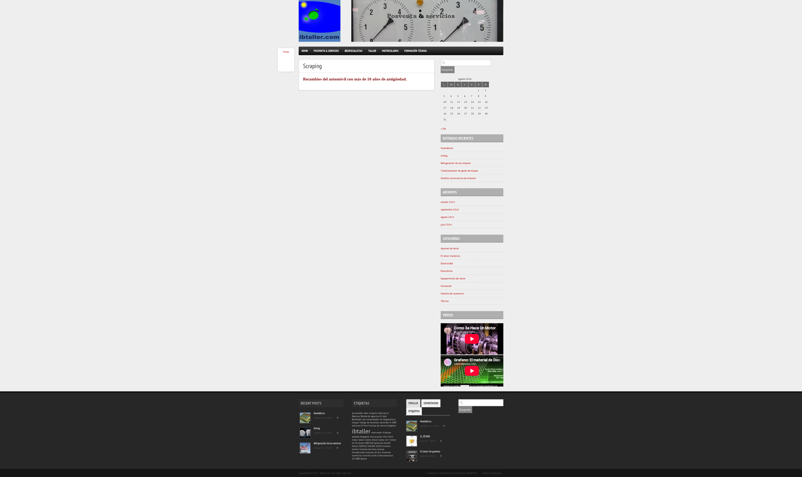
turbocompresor (385, 455)
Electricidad (447, 263)
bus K (379, 416)
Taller (372, 51)
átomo (363, 458)
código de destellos (369, 422)
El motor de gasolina (430, 451)
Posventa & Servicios (326, 51)
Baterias (356, 416)
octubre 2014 (448, 202)
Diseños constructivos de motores (458, 178)
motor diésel (371, 439)
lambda (355, 436)
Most (390, 436)
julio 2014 (446, 224)
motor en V (384, 439)
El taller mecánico (450, 255)
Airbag (444, 155)
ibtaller (361, 431)
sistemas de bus (373, 452)
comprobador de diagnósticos (381, 419)
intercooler (376, 432)
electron (356, 425)
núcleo (361, 442)
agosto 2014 (447, 217)
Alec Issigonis (371, 413)
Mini (385, 436)
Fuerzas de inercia (377, 425)
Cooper (355, 422)
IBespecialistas (353, 51)
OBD (367, 442)
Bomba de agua (368, 416)
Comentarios (431, 403)
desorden (384, 422)
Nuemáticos (447, 148)
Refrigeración (376, 442)
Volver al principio (491, 472)
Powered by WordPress (465, 472)
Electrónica (446, 270)
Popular (413, 403)
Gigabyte (391, 425)
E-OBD (393, 422)
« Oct (443, 128)
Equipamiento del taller (453, 278)
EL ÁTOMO (425, 436)
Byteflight (357, 419)
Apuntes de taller (450, 248)
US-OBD (356, 458)
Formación (446, 285)
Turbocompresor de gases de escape (459, 170)
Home (305, 51)
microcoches (376, 436)
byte (384, 416)
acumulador (357, 413)
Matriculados (390, 51)
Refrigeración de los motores (456, 163)
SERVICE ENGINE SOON (370, 446)
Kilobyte (387, 432)
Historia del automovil (452, 293)
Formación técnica (415, 51)
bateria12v (383, 413)
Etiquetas (414, 411)
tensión (367, 455)
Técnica (445, 301)
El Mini (364, 425)
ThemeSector (446, 472)
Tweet (286, 51)
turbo (374, 455)
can (363, 419)
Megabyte (364, 436)
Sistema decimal (367, 449)
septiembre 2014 (450, 209)
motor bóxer (358, 439)
